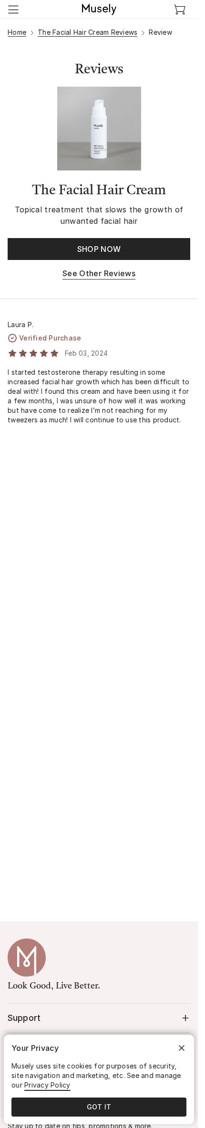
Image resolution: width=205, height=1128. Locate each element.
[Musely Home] (99, 9)
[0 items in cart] (179, 9)
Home (17, 32)
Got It (99, 1107)
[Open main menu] (13, 9)
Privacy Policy (47, 1085)
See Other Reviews (98, 273)
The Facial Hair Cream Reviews (87, 32)
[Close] (181, 1048)
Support (24, 1018)
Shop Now (99, 249)
